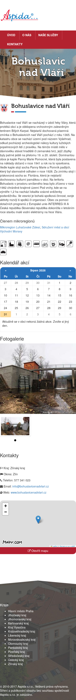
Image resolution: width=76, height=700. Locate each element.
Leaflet (54, 546)
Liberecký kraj (17, 635)
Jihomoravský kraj (19, 619)
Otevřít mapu (39, 551)
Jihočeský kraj (17, 615)
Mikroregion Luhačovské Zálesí (20, 227)
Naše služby (48, 35)
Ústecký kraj (16, 660)
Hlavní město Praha (20, 611)
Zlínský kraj (15, 664)
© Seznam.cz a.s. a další (66, 546)
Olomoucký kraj (18, 643)
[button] (38, 520)
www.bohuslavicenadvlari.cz (28, 492)
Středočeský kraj (18, 656)
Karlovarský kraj (18, 623)
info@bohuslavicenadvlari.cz (30, 486)
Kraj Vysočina (17, 627)
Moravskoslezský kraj (21, 639)
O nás (26, 35)
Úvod (11, 35)
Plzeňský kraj (16, 652)
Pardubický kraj (18, 648)
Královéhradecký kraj (21, 631)
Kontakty (14, 44)
